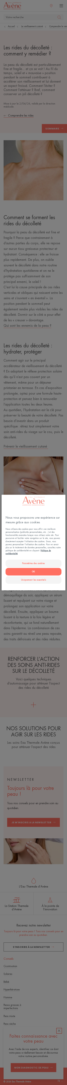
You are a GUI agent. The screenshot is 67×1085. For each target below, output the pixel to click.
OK (33, 571)
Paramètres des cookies (33, 563)
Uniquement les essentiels (33, 580)
